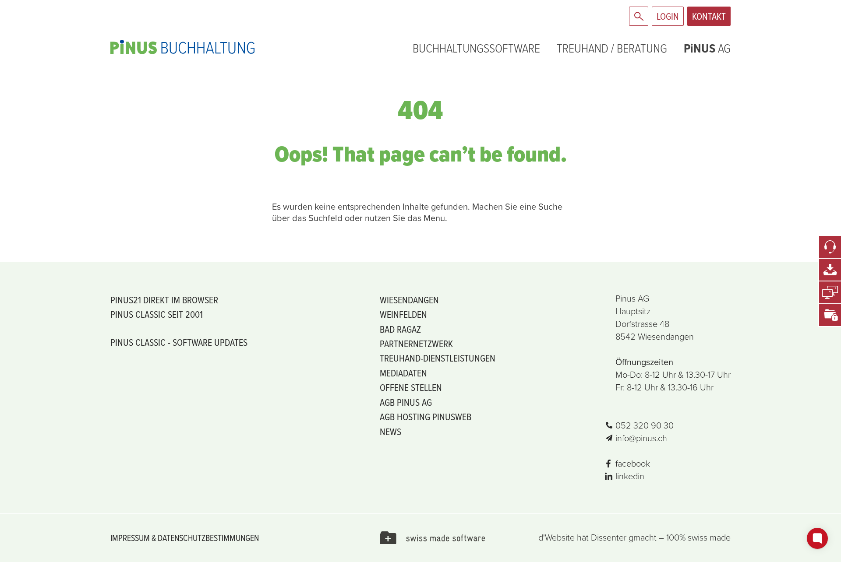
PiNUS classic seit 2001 (156, 314)
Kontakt (709, 16)
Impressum (130, 538)
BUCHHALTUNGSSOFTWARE (476, 48)
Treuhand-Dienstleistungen (437, 358)
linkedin (629, 476)
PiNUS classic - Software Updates (178, 342)
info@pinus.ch (641, 438)
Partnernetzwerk (416, 343)
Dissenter (608, 537)
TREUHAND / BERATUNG (612, 48)
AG (707, 48)
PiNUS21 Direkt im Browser (164, 299)
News (390, 431)
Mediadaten (403, 372)
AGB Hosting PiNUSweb (425, 416)
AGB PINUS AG (406, 402)
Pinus (231, 47)
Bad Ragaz (400, 329)
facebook (632, 463)
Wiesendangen (409, 299)
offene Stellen (411, 387)
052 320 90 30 (644, 425)
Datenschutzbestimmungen (208, 538)
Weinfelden (403, 314)
